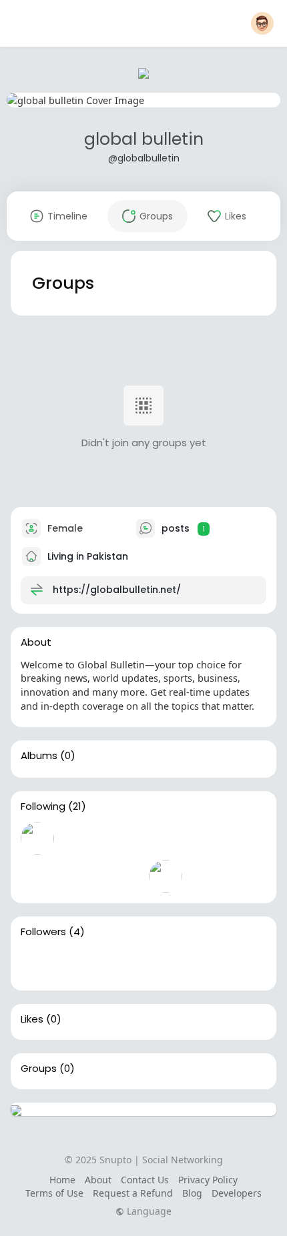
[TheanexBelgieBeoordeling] (37, 838)
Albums (39, 755)
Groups (39, 1068)
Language (148, 1211)
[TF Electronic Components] (80, 876)
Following (43, 806)
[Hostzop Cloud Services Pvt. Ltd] (122, 838)
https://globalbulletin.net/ (117, 589)
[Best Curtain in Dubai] (37, 964)
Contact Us (145, 1179)
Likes (32, 1019)
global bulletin (144, 139)
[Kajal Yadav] (80, 964)
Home (62, 1179)
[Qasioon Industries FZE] (80, 838)
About (98, 1179)
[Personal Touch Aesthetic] (165, 964)
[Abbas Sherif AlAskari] (165, 838)
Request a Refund (133, 1193)
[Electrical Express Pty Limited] (122, 876)
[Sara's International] (122, 964)
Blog (192, 1193)
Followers (43, 931)
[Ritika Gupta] (37, 876)
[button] (262, 23)
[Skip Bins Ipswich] (165, 876)
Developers (237, 1193)
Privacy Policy (208, 1179)
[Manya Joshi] (208, 838)
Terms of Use (54, 1193)
